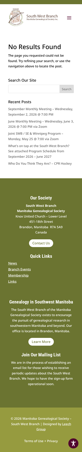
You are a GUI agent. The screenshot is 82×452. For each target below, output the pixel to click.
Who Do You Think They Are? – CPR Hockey (40, 163)
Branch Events (19, 269)
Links (12, 281)
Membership (18, 275)
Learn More (41, 341)
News (12, 263)
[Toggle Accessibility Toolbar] (73, 443)
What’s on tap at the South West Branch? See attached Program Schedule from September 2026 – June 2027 (38, 151)
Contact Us (41, 243)
